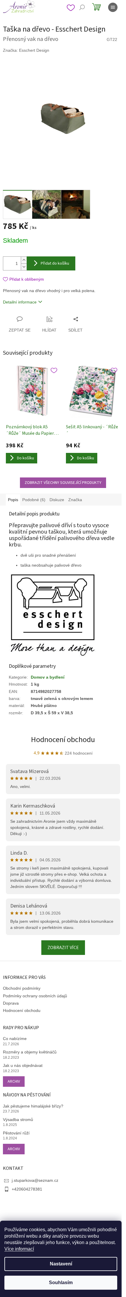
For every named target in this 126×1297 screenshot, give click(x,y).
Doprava (11, 1003)
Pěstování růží (16, 1133)
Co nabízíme (15, 1038)
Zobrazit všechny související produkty (63, 483)
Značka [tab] (75, 499)
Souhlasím (61, 1282)
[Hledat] (82, 7)
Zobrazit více (63, 947)
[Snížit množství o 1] (24, 266)
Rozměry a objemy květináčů (30, 1052)
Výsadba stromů (18, 1119)
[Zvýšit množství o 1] (24, 260)
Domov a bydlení (47, 677)
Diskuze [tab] (57, 499)
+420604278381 (27, 1189)
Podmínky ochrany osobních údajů (35, 996)
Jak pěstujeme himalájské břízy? (33, 1106)
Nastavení (61, 1263)
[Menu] (113, 7)
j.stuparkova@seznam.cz (35, 1180)
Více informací (19, 1248)
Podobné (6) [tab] (33, 499)
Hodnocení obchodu (63, 739)
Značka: (26, 50)
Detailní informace (20, 302)
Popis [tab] (13, 499)
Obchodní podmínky (21, 988)
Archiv (14, 1081)
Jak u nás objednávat (22, 1065)
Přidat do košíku (55, 263)
